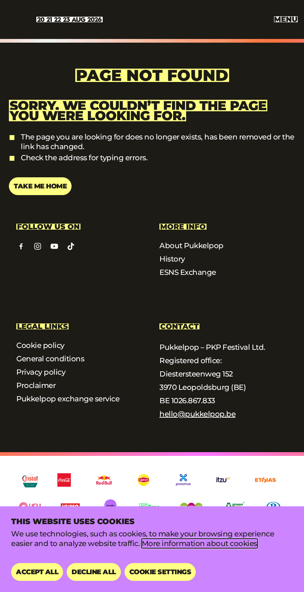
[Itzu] (223, 480)
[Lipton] (144, 480)
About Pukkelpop (191, 245)
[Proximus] (183, 480)
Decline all (94, 572)
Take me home (40, 186)
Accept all (37, 572)
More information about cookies (199, 543)
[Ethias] (265, 480)
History (172, 258)
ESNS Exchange (187, 272)
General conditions (50, 358)
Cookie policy (40, 345)
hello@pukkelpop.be (197, 414)
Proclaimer (36, 385)
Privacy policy (40, 372)
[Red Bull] (104, 480)
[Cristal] (30, 480)
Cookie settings (160, 572)
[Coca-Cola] (64, 480)
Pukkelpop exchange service (67, 398)
